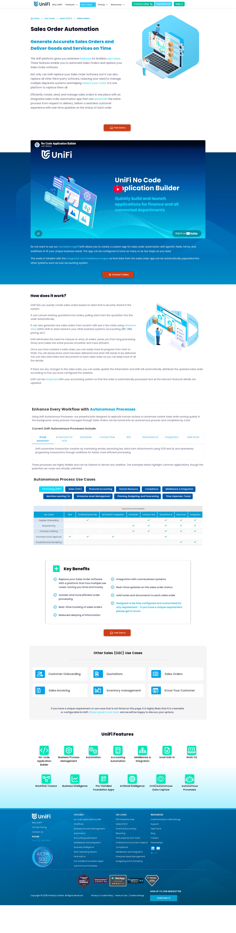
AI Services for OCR (64, 438)
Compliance (122, 847)
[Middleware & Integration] (142, 750)
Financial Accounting (126, 828)
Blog (153, 833)
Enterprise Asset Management (130, 856)
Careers (155, 838)
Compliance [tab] (151, 489)
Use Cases (49, 18)
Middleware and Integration (88, 842)
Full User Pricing (39, 827)
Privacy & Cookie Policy (102, 895)
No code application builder (87, 819)
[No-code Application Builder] (44, 750)
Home (36, 18)
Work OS (191, 757)
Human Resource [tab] (128, 489)
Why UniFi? (37, 822)
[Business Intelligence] (74, 779)
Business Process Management (89, 828)
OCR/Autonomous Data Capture (132, 842)
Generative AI (150, 437)
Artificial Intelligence (132, 786)
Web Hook (193, 437)
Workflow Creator (46, 786)
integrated (51, 379)
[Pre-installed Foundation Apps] (103, 779)
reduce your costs (94, 83)
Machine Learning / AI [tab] (58, 496)
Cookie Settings (136, 895)
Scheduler (86, 437)
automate (101, 99)
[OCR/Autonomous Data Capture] (161, 779)
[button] (117, 128)
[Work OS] (191, 750)
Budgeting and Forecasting (129, 861)
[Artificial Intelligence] (132, 779)
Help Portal (156, 828)
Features (79, 814)
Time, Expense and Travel (128, 838)
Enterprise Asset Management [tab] (93, 496)
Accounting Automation (85, 838)
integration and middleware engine (88, 258)
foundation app (67, 246)
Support (155, 824)
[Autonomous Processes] (189, 779)
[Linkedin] (153, 848)
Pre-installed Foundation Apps (88, 861)
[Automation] (93, 750)
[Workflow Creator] (46, 779)
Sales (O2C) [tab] (75, 489)
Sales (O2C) (66, 18)
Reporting (120, 833)
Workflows (79, 824)
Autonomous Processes (85, 865)
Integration (171, 437)
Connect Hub (107, 437)
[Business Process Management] (68, 750)
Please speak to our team (104, 712)
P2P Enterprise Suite (125, 819)
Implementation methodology (166, 819)
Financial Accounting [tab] (100, 489)
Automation (93, 757)
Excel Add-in (167, 757)
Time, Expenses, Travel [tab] (178, 496)
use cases (113, 58)
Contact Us (37, 832)
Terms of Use (121, 895)
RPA (129, 437)
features (85, 58)
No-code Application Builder (44, 761)
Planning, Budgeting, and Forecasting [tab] (138, 496)
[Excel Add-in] (167, 750)
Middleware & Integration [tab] (179, 489)
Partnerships (157, 842)
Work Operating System (86, 851)
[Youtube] (158, 848)
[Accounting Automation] (118, 750)
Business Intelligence (75, 786)
